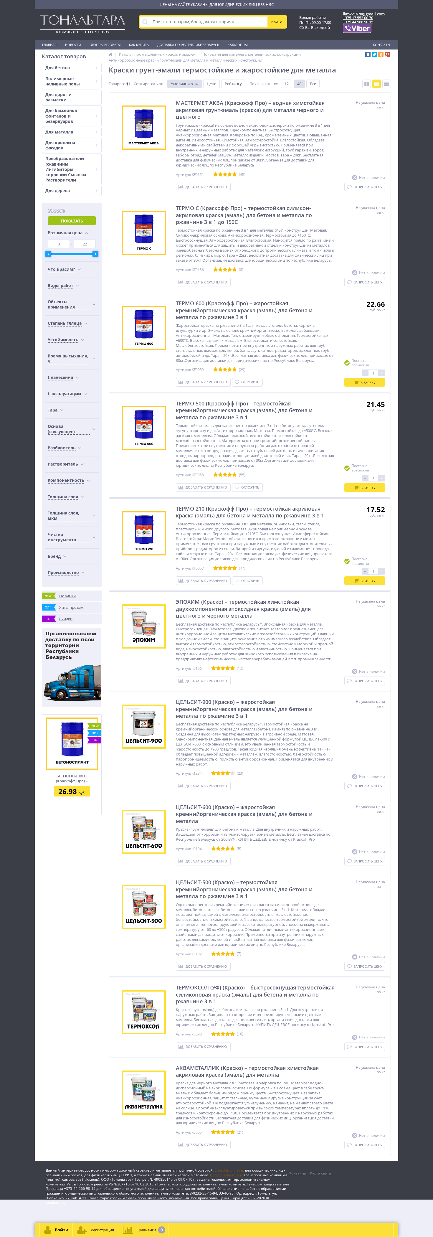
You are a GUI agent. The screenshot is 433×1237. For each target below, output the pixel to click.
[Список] (376, 84)
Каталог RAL (238, 44)
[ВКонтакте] (368, 54)
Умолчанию (182, 83)
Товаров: (117, 83)
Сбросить (56, 210)
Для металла (59, 132)
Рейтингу (233, 83)
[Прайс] (386, 84)
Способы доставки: (226, 1174)
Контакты (381, 44)
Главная (49, 44)
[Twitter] (374, 54)
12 (287, 83)
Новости (73, 44)
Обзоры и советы (105, 44)
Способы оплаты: (229, 1170)
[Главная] (110, 54)
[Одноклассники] (381, 54)
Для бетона (57, 67)
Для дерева (57, 190)
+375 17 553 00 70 (358, 17)
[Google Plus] (387, 54)
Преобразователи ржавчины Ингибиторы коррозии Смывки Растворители (65, 169)
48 (299, 83)
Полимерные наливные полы (62, 81)
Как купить (139, 44)
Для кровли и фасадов (60, 145)
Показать (72, 221)
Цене (211, 83)
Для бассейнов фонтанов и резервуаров (61, 116)
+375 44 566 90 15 (358, 21)
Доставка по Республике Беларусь (188, 44)
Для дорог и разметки (58, 97)
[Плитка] (366, 84)
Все (313, 83)
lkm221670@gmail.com (364, 14)
